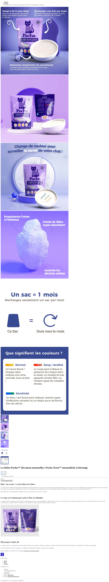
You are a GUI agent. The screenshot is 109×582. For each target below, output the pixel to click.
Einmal (4, 474)
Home (5, 561)
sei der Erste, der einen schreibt (31, 551)
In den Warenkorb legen (6, 480)
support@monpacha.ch (13, 576)
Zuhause (6, 2)
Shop (5, 562)
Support (6, 564)
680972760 (10, 575)
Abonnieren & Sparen (8, 476)
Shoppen (6, 3)
